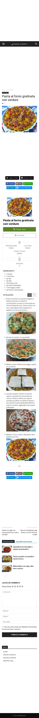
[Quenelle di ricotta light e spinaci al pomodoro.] (7, 549)
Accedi (5, 652)
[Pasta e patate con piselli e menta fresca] (7, 558)
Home (3, 90)
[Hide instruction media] (34, 295)
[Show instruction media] (30, 295)
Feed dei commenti (9, 658)
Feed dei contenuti (9, 655)
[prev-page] (3, 576)
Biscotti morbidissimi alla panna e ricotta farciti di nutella (28, 532)
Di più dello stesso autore (24, 541)
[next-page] (6, 576)
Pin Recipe (20, 235)
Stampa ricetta (28, 178)
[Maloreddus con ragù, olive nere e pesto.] (7, 568)
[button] (3, 44)
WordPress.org (8, 661)
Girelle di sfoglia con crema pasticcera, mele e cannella (10, 532)
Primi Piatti (10, 90)
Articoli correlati (8, 541)
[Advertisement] (19, 20)
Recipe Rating (6, 586)
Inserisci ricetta (13, 178)
